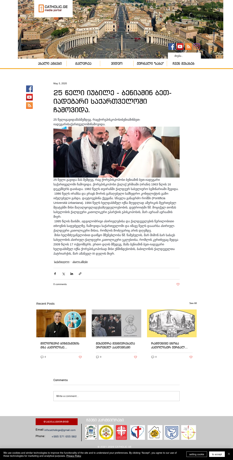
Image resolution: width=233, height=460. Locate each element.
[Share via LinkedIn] (71, 273)
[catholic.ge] (171, 46)
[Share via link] (80, 273)
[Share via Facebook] (55, 273)
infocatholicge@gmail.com (60, 430)
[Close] (229, 454)
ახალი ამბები (80, 261)
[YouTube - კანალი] (180, 46)
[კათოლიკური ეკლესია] (188, 46)
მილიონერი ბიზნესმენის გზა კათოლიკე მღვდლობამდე (59, 345)
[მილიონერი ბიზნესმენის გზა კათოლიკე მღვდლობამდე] (61, 323)
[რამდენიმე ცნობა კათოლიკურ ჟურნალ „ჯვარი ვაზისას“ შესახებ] (172, 323)
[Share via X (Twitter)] (63, 273)
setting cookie (196, 454)
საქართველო (61, 261)
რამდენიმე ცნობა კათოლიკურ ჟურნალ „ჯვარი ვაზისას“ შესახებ (170, 345)
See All (193, 303)
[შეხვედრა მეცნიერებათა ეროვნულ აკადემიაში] (116, 323)
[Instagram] (196, 46)
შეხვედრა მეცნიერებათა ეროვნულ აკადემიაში (115, 345)
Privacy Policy (73, 455)
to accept (217, 454)
